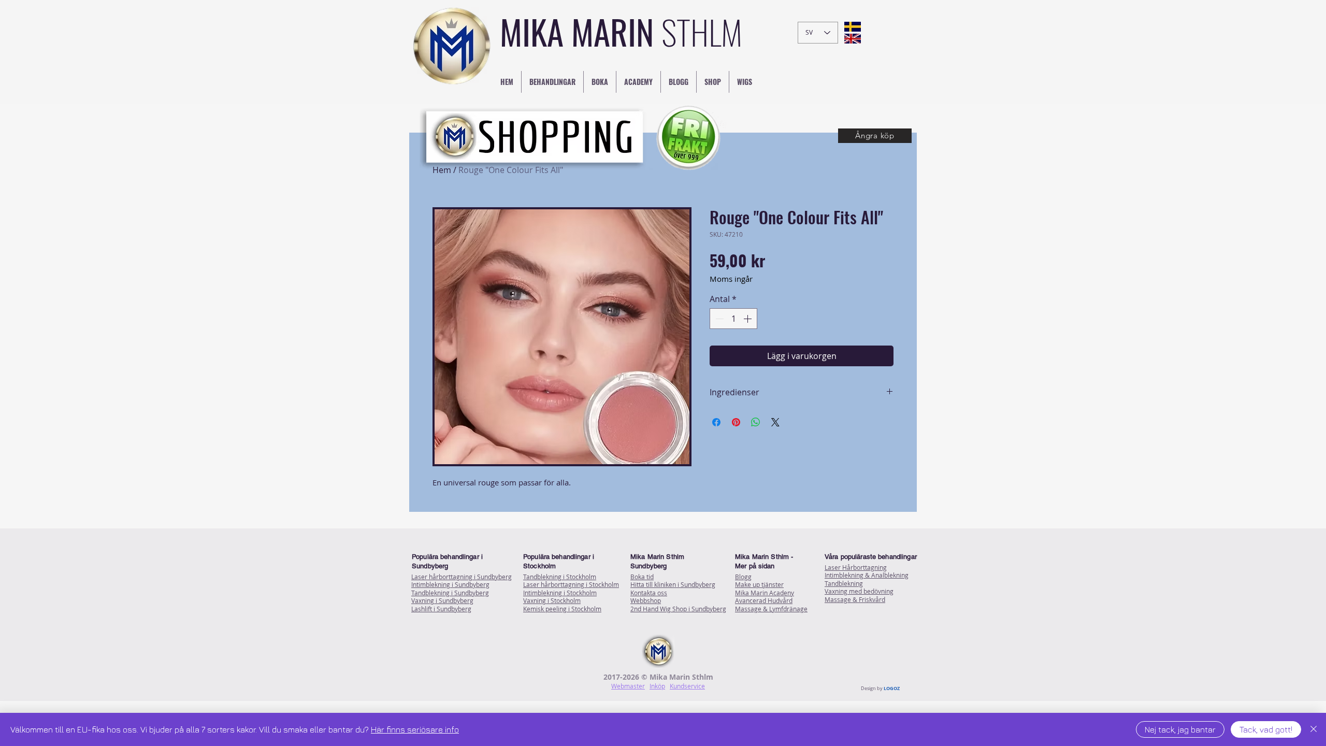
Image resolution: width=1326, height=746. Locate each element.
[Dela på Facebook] (716, 422)
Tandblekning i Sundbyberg (450, 593)
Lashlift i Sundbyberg (441, 609)
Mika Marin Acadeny (764, 593)
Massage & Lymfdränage (771, 609)
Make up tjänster (759, 584)
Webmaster (628, 686)
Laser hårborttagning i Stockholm (571, 584)
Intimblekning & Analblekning (867, 575)
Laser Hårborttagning (856, 567)
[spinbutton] (733, 318)
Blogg (743, 576)
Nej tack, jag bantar (1180, 729)
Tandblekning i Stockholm (559, 576)
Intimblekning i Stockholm (560, 593)
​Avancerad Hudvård (763, 600)
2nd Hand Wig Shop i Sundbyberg (678, 609)
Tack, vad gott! (1265, 729)
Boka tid (642, 576)
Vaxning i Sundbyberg (442, 600)
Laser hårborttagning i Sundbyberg (461, 576)
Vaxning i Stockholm (552, 600)
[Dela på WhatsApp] (756, 422)
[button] (875, 135)
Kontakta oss (648, 593)
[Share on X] (775, 422)
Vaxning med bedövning (859, 591)
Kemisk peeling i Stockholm (562, 609)
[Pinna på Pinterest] (736, 422)
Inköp (657, 686)
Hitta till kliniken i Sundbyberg (672, 584)
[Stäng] (1313, 729)
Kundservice (687, 686)
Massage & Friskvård (855, 599)
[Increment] (748, 318)
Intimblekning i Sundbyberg (450, 584)
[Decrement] (718, 318)
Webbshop (645, 600)
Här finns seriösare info (415, 729)
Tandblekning (844, 583)
